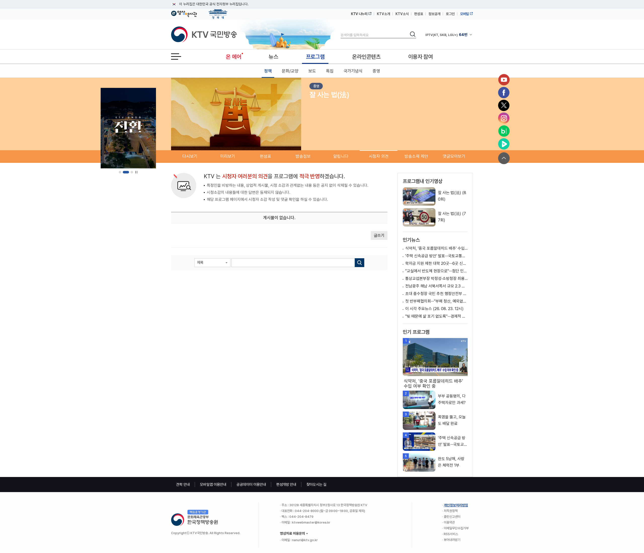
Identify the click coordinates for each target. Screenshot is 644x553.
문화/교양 (290, 70)
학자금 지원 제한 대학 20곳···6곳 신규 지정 (436, 263)
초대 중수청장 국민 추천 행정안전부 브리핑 (436, 293)
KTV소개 (383, 14)
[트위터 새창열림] (504, 105)
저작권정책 (451, 511)
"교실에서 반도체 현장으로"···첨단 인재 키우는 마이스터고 (436, 271)
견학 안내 (183, 484)
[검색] (359, 262)
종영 (376, 70)
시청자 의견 (379, 156)
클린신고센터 (452, 517)
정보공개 (434, 14)
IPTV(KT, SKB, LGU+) (446, 34)
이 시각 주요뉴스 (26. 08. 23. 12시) (434, 308)
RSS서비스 (451, 534)
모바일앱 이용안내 (213, 484)
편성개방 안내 (286, 484)
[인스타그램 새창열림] (504, 118)
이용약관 (449, 522)
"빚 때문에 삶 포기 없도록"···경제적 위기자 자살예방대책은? (436, 316)
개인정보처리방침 (456, 505)
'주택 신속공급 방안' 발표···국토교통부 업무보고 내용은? (436, 255)
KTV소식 (402, 14)
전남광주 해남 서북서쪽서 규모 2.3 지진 (436, 286)
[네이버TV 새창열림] (504, 144)
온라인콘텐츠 (366, 56)
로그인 (450, 14)
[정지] (136, 172)
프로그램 (315, 56)
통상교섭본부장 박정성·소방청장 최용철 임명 (436, 278)
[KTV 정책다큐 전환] (128, 128)
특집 (330, 70)
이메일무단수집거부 (456, 528)
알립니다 (340, 156)
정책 (268, 70)
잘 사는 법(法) (329, 94)
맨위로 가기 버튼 (504, 158)
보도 (312, 70)
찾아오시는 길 (316, 484)
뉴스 (273, 56)
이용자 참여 (420, 56)
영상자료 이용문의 (292, 533)
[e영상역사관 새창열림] (184, 13)
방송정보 (303, 156)
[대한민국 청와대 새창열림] (218, 11)
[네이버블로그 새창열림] (504, 131)
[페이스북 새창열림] (504, 92)
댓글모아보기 (454, 156)
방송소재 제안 (416, 156)
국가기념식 (353, 70)
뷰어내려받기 (452, 540)
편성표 (418, 14)
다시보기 (189, 156)
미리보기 (227, 156)
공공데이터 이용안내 (251, 484)
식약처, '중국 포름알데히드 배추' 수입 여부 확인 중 (436, 248)
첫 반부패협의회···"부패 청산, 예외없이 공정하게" (436, 301)
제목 (200, 262)
